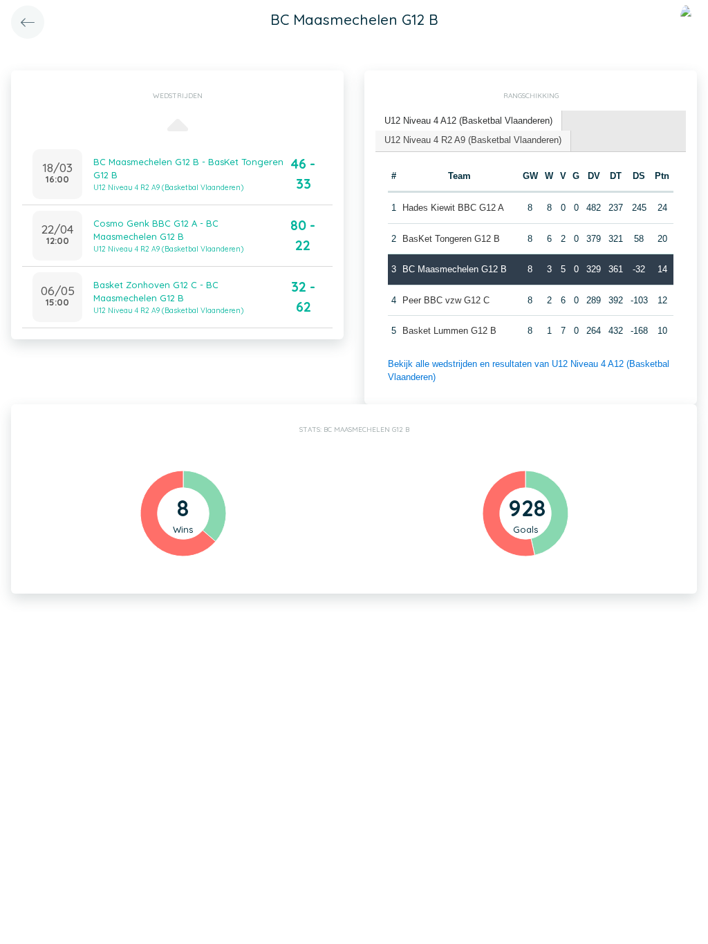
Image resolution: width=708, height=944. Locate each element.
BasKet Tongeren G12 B (451, 239)
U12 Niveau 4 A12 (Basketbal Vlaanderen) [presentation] (468, 120)
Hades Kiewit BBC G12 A (453, 207)
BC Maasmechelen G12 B (454, 269)
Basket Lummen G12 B (449, 330)
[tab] (468, 121)
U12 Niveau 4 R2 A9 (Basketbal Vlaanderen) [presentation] (472, 140)
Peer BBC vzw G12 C (446, 300)
